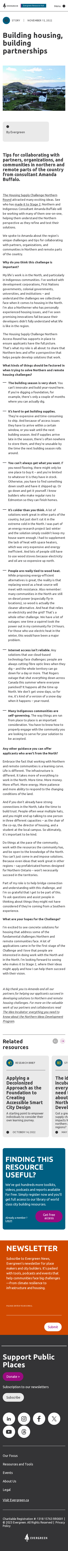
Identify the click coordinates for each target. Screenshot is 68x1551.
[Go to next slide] (62, 1041)
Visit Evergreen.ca (16, 1500)
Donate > (13, 1376)
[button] (59, 6)
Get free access (49, 1216)
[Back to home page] (24, 6)
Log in (8, 1220)
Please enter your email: (19, 1306)
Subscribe (13, 1397)
